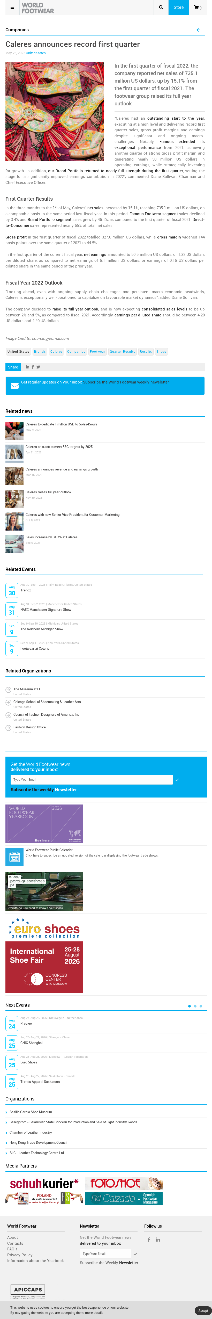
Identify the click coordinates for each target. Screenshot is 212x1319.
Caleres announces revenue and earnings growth (62, 469)
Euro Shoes (28, 1062)
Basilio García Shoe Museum (31, 1112)
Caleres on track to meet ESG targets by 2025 (59, 447)
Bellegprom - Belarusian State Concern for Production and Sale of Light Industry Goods (73, 1122)
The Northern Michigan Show (41, 629)
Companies (76, 351)
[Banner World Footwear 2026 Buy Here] (106, 824)
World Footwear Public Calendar (49, 850)
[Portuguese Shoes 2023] (106, 891)
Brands (40, 351)
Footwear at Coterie (34, 648)
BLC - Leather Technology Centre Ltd (37, 1153)
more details (94, 1313)
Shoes (161, 351)
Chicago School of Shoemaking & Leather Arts (47, 702)
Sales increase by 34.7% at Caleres (52, 537)
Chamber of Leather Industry (31, 1132)
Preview (26, 1023)
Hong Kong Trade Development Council (38, 1142)
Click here (32, 855)
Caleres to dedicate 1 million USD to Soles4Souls (61, 424)
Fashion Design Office (29, 727)
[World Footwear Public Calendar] (14, 857)
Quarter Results (122, 351)
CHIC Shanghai (31, 1043)
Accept (203, 1311)
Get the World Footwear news (106, 1237)
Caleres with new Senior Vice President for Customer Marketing (72, 515)
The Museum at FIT (27, 689)
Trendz (25, 590)
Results (146, 351)
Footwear (97, 351)
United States (36, 53)
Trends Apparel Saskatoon (40, 1082)
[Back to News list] (198, 30)
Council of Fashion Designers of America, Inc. (46, 714)
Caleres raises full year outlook (48, 492)
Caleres (56, 351)
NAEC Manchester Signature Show (45, 610)
